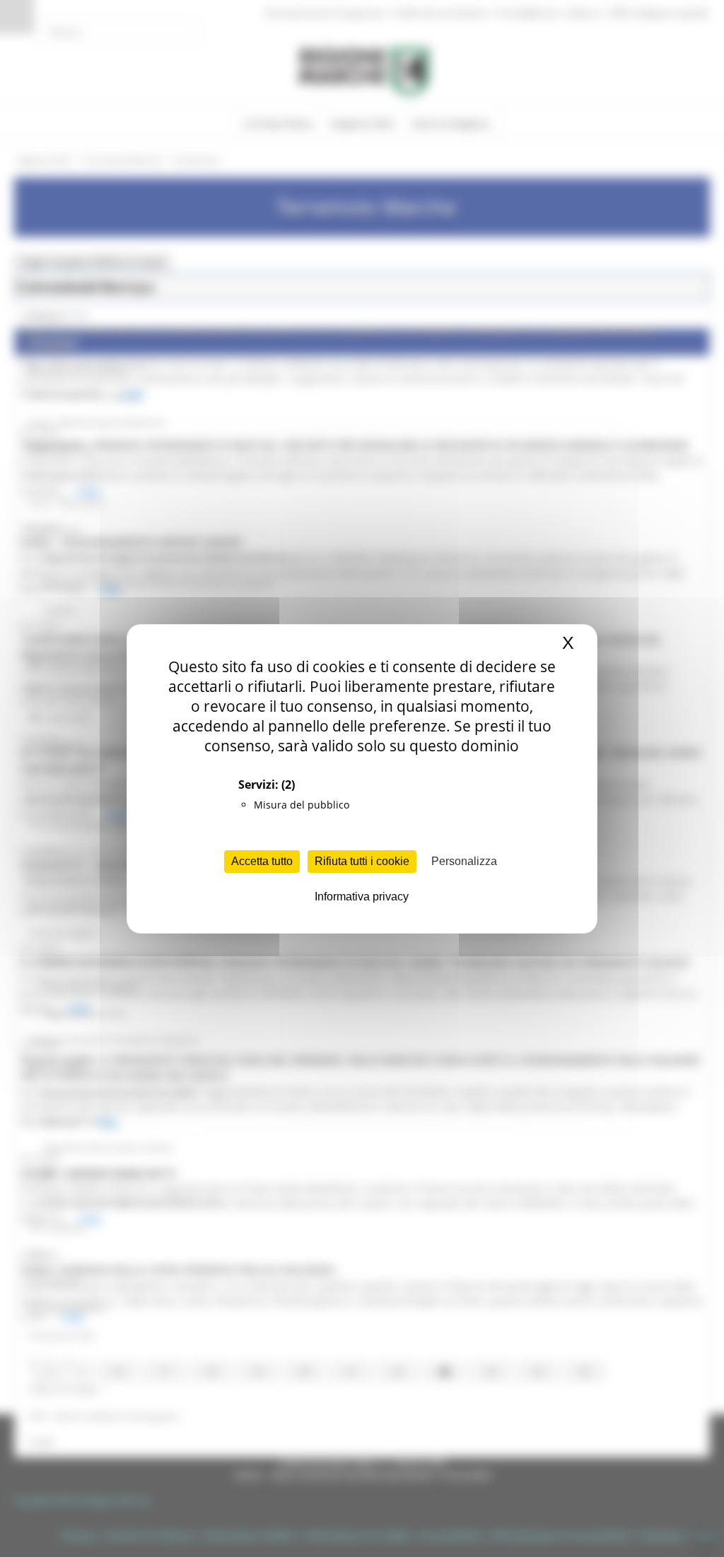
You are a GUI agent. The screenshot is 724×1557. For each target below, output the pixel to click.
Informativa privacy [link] (362, 897)
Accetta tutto (262, 861)
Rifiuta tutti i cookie (362, 861)
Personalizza (464, 861)
